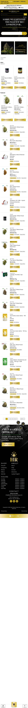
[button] (14, 8)
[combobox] (12, 14)
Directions (14, 472)
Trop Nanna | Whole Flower (16, 229)
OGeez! (11, 314)
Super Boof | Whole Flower (16, 289)
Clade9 (11, 214)
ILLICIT (2, 76)
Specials (3, 474)
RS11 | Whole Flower (15, 186)
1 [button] (6, 418)
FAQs (12, 467)
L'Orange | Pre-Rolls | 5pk (16, 274)
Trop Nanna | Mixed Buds (16, 260)
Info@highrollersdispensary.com (14, 495)
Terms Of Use (24, 511)
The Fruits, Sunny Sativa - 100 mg (18, 331)
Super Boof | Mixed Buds (16, 303)
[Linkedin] (17, 501)
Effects (3, 472)
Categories (4, 467)
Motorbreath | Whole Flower (17, 127)
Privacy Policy (4, 511)
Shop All (3, 465)
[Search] (25, 14)
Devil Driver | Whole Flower (16, 389)
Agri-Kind (3, 105)
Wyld (11, 153)
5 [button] (16, 418)
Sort (25, 706)
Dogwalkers (12, 273)
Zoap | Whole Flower (15, 245)
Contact (13, 469)
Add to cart (7, 87)
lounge (10, 1)
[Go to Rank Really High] (14, 516)
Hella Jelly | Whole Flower (16, 344)
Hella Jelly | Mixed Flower (16, 375)
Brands (3, 469)
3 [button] (11, 418)
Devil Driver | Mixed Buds (16, 402)
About (13, 465)
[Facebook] (14, 501)
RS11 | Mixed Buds (14, 172)
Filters (3, 706)
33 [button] (21, 418)
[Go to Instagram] (11, 501)
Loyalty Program (15, 474)
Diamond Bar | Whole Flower (17, 215)
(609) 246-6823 (14, 493)
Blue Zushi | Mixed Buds (16, 140)
